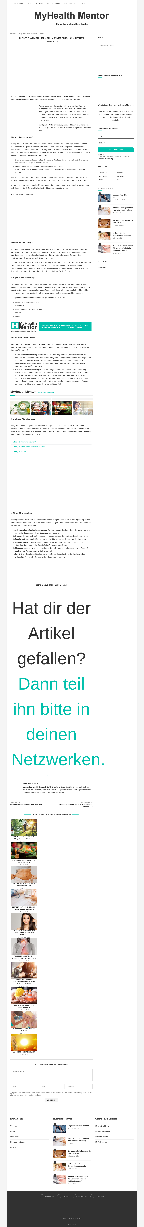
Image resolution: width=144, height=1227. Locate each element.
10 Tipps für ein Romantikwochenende (122, 234)
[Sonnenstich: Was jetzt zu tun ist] (24, 1019)
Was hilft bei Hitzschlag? (24, 1052)
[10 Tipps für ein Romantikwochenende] (104, 236)
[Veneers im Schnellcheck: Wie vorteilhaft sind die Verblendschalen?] (104, 249)
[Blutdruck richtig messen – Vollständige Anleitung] (24, 897)
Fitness (30, 3)
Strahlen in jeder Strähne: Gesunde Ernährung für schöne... (24, 932)
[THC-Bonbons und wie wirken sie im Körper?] (24, 850)
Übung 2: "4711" (19, 452)
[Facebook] (126, 3)
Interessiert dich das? (46, 392)
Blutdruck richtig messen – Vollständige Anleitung (123, 209)
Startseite (13, 33)
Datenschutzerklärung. (105, 159)
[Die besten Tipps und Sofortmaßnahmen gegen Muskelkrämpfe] (24, 970)
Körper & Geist (69, 3)
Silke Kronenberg (30, 783)
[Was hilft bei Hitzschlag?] (24, 1042)
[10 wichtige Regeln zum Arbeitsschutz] (24, 995)
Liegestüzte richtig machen (120, 196)
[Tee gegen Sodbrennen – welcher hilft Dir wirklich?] (24, 946)
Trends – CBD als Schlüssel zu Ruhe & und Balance (20, 408)
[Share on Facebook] (50, 776)
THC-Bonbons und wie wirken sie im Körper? (61, 408)
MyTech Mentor (101, 1142)
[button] (51, 442)
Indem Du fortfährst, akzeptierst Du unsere (113, 158)
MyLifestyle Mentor (102, 1126)
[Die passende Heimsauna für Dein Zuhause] (104, 223)
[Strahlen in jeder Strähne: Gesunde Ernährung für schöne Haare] (24, 921)
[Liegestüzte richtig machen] (104, 198)
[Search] (133, 3)
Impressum (14, 1137)
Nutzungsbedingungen (18, 1142)
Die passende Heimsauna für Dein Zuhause (123, 222)
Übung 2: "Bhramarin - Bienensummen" (29, 447)
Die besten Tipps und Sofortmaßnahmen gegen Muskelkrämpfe (24, 981)
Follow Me (102, 267)
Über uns (13, 1126)
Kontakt (82, 3)
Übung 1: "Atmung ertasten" (24, 442)
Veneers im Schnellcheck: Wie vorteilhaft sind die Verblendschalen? (123, 248)
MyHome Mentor (101, 1137)
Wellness (40, 3)
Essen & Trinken (53, 3)
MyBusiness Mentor (102, 1131)
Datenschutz (15, 1147)
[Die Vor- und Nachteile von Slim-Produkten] (24, 874)
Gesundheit (19, 3)
